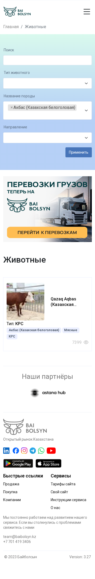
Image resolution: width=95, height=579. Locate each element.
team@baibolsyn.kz (19, 537)
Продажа (11, 484)
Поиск (9, 50)
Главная (11, 26)
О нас (55, 508)
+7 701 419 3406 (17, 542)
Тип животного (17, 72)
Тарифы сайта (63, 484)
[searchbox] (9, 83)
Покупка (10, 492)
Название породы (19, 96)
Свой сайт (59, 492)
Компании (12, 500)
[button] (88, 12)
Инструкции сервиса (68, 500)
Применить (78, 152)
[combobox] (47, 83)
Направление (15, 127)
